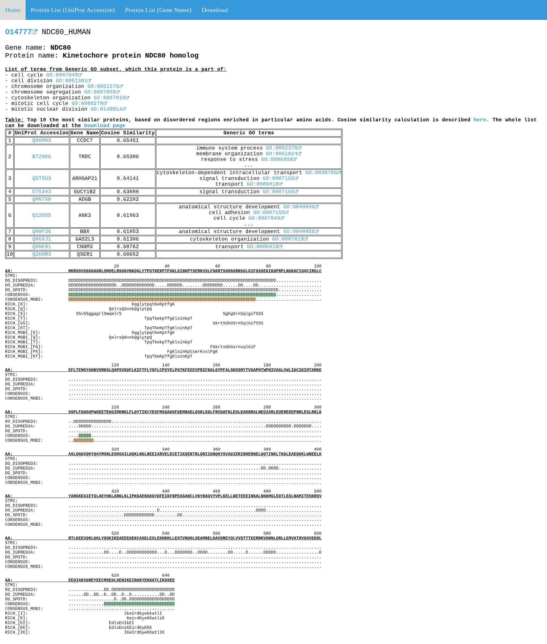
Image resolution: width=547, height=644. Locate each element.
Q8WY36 (41, 232)
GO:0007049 (62, 75)
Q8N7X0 (41, 199)
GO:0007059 (100, 92)
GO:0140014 (106, 109)
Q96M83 (41, 141)
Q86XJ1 (41, 239)
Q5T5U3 (41, 178)
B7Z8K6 (41, 157)
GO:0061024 (282, 154)
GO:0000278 (87, 104)
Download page (104, 126)
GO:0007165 (278, 178)
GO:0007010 (109, 98)
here (480, 120)
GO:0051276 (103, 86)
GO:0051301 (71, 81)
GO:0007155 (269, 213)
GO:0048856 (299, 207)
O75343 (41, 192)
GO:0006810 (263, 184)
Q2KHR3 (41, 254)
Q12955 (41, 215)
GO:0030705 (321, 173)
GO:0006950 (277, 160)
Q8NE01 (41, 247)
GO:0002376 (282, 148)
